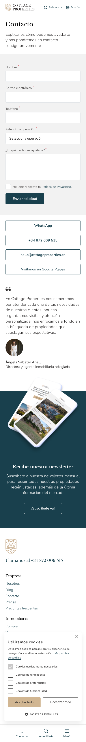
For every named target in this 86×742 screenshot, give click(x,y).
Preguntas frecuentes (22, 608)
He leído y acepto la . (42, 187)
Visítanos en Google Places (43, 269)
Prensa (11, 602)
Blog (9, 590)
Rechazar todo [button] (60, 702)
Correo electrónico (19, 88)
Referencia (55, 7)
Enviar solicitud (25, 198)
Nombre (11, 67)
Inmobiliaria (46, 736)
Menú (66, 736)
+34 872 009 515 (43, 240)
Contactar (22, 736)
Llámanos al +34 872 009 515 (34, 560)
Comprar (12, 626)
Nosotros (13, 583)
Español (75, 7)
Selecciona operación (20, 129)
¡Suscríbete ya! (43, 508)
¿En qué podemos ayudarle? (25, 150)
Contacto (12, 596)
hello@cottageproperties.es (43, 254)
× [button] (76, 636)
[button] (43, 714)
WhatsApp (43, 225)
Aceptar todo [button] (24, 702)
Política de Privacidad (56, 187)
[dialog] (43, 676)
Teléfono (12, 109)
